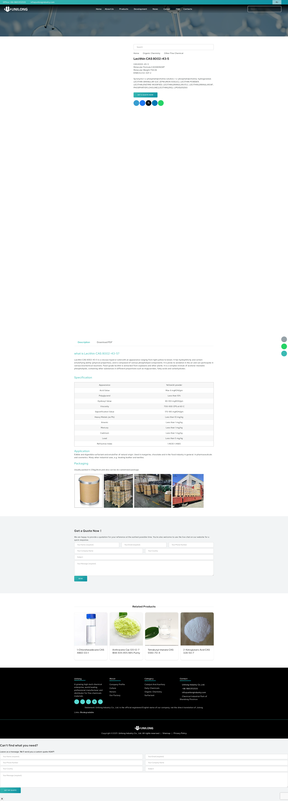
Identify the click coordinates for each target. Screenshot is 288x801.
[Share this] (142, 103)
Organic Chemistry (151, 53)
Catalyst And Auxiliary (155, 684)
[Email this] (136, 103)
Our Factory (114, 695)
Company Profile (117, 684)
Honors (112, 691)
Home (136, 53)
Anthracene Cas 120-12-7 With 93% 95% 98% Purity (126, 651)
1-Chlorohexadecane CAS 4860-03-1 (90, 651)
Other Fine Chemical (173, 53)
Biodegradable (87, 712)
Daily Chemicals (152, 688)
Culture (112, 688)
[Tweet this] (148, 103)
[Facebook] (76, 701)
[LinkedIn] (82, 701)
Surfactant (149, 695)
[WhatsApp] (284, 346)
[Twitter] (94, 701)
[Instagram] (100, 701)
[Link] (16, 9)
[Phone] (284, 353)
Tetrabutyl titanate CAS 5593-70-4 (160, 651)
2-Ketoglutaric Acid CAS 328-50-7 (196, 651)
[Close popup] (2, 799)
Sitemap (167, 733)
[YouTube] (88, 701)
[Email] (284, 339)
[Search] (276, 9)
